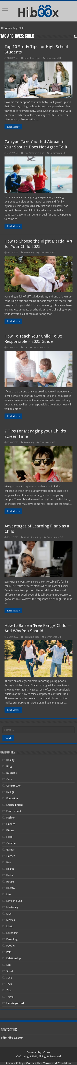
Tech (9, 984)
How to (10, 888)
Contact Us (33, 1063)
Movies (10, 920)
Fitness (10, 830)
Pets (8, 952)
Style (9, 977)
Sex (8, 964)
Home (6, 28)
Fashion (10, 817)
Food (9, 836)
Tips (38, 58)
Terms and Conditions (57, 1063)
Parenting (34, 153)
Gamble (11, 843)
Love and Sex (14, 900)
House (10, 881)
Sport (9, 971)
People (10, 945)
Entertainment (14, 804)
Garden (10, 856)
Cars (9, 779)
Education (29, 58)
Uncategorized (15, 1003)
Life (25, 153)
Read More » (13, 126)
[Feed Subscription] (75, 36)
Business (11, 772)
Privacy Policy (14, 1063)
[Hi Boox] (38, 10)
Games (10, 849)
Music (27, 537)
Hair (8, 862)
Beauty (10, 760)
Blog (9, 766)
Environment (13, 811)
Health (10, 868)
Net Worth (12, 932)
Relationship (13, 958)
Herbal (10, 875)
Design (10, 792)
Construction (13, 785)
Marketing (12, 907)
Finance (10, 824)
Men (8, 913)
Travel (10, 996)
